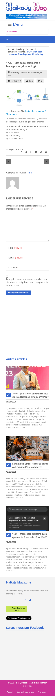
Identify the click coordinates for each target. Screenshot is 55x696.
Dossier (29, 49)
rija (31, 80)
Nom (15, 247)
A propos (42, 692)
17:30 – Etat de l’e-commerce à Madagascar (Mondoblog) (23, 64)
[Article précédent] (8, 161)
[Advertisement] (29, 332)
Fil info (22, 51)
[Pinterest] (41, 152)
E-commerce (33, 72)
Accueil (11, 49)
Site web (13, 267)
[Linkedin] (36, 152)
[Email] (46, 152)
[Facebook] (21, 152)
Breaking (20, 49)
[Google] (31, 152)
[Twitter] (26, 152)
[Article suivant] (46, 161)
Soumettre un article (25, 692)
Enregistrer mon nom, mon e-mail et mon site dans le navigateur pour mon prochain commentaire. (27, 282)
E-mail (15, 257)
